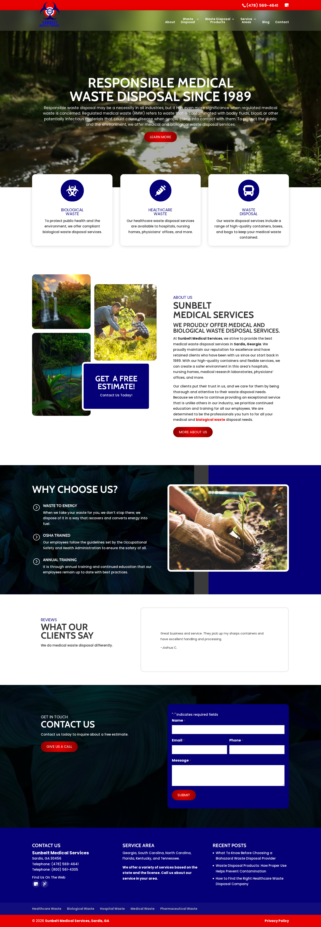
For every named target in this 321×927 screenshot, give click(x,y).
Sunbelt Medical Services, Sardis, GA (77, 920)
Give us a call (59, 746)
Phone (236, 740)
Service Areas (246, 20)
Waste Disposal (188, 20)
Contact (282, 22)
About (170, 22)
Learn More (160, 136)
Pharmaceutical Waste (178, 908)
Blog (265, 22)
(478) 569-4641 (262, 5)
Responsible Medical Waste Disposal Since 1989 (160, 89)
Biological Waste (80, 908)
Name (178, 720)
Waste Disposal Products (217, 20)
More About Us (193, 432)
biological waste (210, 419)
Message (181, 760)
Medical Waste (143, 908)
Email (178, 740)
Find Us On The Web (48, 877)
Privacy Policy (277, 920)
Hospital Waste (112, 908)
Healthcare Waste (46, 908)
